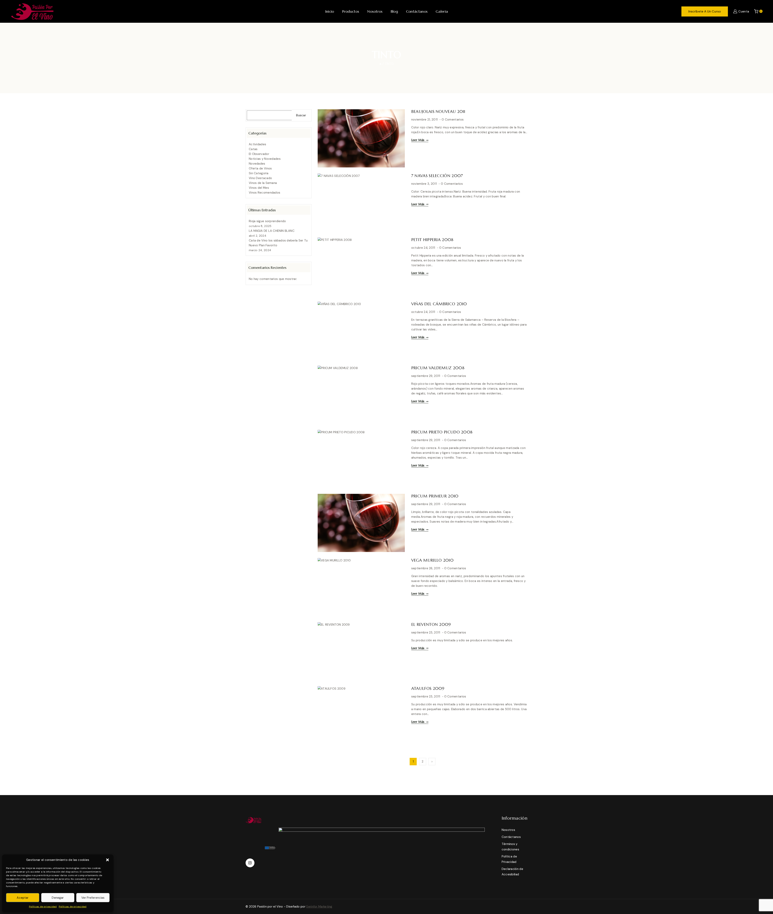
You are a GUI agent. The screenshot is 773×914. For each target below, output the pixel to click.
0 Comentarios (453, 120)
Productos (350, 11)
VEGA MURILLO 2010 (432, 560)
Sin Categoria (258, 173)
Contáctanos (417, 11)
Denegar (58, 898)
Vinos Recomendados (264, 193)
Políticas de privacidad (43, 906)
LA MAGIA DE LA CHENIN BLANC (272, 231)
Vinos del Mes (259, 188)
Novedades (257, 164)
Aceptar (22, 898)
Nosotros (374, 11)
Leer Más (419, 140)
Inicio (329, 11)
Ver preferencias (93, 898)
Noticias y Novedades (265, 159)
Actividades (257, 144)
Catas (253, 149)
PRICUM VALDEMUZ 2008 (437, 367)
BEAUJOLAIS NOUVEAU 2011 (438, 111)
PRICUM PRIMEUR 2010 (435, 496)
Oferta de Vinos (260, 168)
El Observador (259, 154)
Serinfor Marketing (319, 907)
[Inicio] (380, 64)
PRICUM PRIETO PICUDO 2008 (442, 432)
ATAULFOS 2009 (427, 688)
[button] (107, 860)
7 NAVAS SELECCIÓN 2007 (437, 175)
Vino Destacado (260, 178)
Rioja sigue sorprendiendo (267, 221)
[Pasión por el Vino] (32, 11)
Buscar (301, 115)
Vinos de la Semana (263, 183)
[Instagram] (250, 862)
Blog (394, 11)
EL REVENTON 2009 (431, 624)
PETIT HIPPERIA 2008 (432, 239)
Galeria (442, 11)
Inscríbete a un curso (704, 11)
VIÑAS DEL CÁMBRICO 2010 (439, 303)
